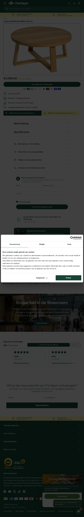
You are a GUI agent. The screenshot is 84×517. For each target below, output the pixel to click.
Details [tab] (42, 244)
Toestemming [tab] (14, 244)
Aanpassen (40, 278)
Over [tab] (69, 244)
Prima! (68, 278)
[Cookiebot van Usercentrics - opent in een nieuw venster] (71, 238)
